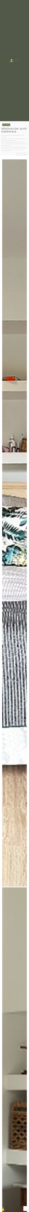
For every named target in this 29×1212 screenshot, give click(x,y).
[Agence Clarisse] (14, 60)
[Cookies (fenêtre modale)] (3, 1209)
